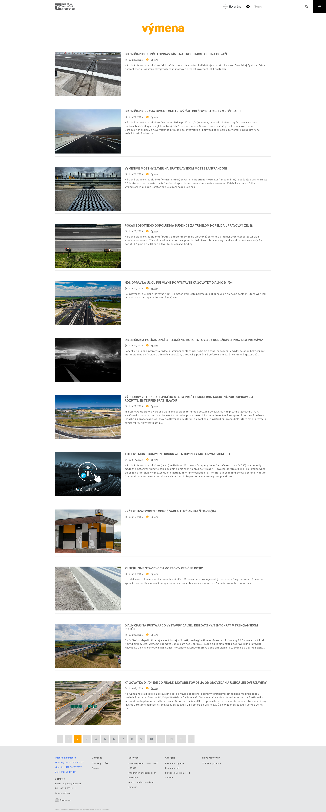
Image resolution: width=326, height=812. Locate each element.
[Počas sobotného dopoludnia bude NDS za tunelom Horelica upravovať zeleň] (88, 246)
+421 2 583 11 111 (68, 788)
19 (181, 739)
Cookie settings (62, 793)
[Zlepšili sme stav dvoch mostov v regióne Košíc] (88, 588)
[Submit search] (306, 6)
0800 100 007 (78, 762)
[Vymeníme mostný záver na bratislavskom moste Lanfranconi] (88, 189)
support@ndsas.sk (72, 783)
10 (151, 739)
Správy (154, 60)
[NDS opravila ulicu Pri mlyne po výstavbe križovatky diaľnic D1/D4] (88, 303)
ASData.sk (105, 809)
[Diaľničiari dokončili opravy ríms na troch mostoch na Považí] (88, 74)
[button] (248, 6)
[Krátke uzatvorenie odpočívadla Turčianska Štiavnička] (88, 531)
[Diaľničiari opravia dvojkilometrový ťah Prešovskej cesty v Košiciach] (88, 131)
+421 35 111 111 (68, 772)
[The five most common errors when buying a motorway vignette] (88, 474)
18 (171, 739)
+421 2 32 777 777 (73, 767)
